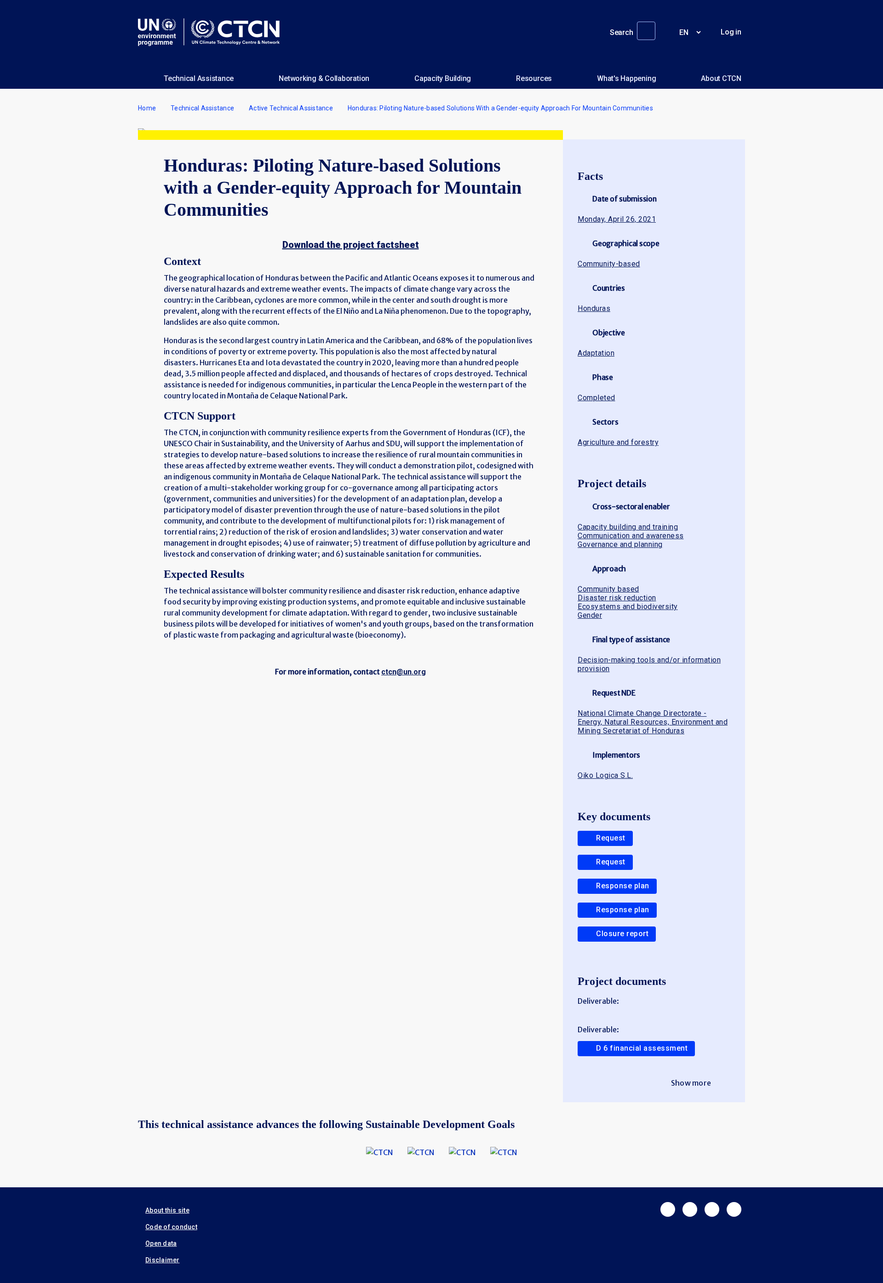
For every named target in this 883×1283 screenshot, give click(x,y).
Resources (534, 78)
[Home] (212, 32)
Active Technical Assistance (291, 108)
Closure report (622, 933)
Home (147, 108)
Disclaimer (162, 1260)
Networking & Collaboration (324, 78)
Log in (731, 32)
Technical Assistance (199, 78)
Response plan (622, 885)
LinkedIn (712, 1209)
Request (610, 838)
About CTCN (721, 78)
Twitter (690, 1209)
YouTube (734, 1209)
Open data (161, 1243)
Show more (691, 1082)
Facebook (668, 1209)
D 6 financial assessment (642, 1048)
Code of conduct (171, 1227)
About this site (167, 1210)
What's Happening (626, 78)
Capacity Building (442, 78)
